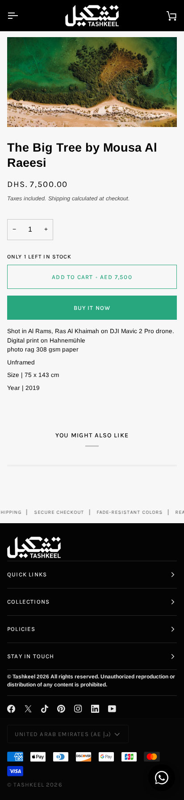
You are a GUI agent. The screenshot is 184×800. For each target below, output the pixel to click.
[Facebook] (11, 709)
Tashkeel (28, 784)
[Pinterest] (61, 709)
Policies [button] (21, 629)
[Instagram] (78, 709)
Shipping (59, 198)
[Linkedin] (95, 709)
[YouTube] (112, 709)
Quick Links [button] (27, 574)
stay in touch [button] (30, 656)
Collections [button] (28, 601)
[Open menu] (20, 15)
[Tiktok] (44, 709)
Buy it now (92, 308)
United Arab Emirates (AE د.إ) (63, 734)
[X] (28, 709)
